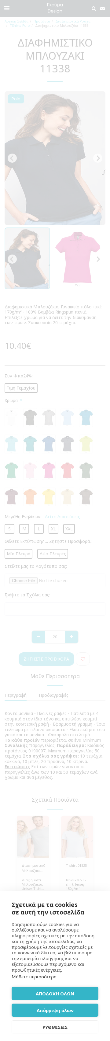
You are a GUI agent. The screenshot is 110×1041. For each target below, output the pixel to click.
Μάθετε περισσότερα (34, 976)
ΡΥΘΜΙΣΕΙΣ (55, 1027)
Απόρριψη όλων (55, 1010)
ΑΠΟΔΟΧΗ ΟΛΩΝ (55, 994)
